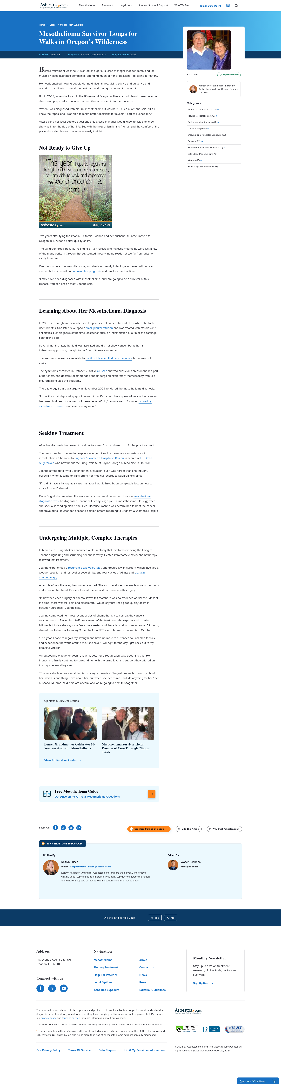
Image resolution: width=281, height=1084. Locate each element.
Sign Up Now (200, 983)
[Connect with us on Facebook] (40, 988)
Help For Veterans (106, 975)
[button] (87, 5)
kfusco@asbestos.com (99, 866)
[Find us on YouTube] (64, 988)
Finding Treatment (106, 967)
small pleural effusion (99, 328)
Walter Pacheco (207, 89)
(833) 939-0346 (78, 866)
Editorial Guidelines (152, 990)
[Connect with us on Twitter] (52, 988)
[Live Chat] (228, 5)
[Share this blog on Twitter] (63, 827)
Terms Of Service (79, 1050)
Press (143, 982)
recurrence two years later (84, 568)
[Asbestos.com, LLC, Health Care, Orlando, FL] (211, 1029)
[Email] (71, 827)
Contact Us (146, 967)
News (143, 975)
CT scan (102, 371)
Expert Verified (231, 74)
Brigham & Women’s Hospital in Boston (99, 458)
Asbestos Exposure (106, 990)
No (172, 918)
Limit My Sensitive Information (144, 1050)
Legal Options (103, 982)
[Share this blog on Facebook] (55, 827)
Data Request (108, 1050)
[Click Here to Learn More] (151, 794)
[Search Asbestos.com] (236, 5)
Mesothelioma (103, 960)
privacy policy (48, 1018)
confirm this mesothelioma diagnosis (109, 358)
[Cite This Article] (78, 827)
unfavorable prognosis (87, 271)
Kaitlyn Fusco (216, 85)
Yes (156, 918)
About (143, 960)
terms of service (71, 1018)
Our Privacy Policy (48, 1050)
